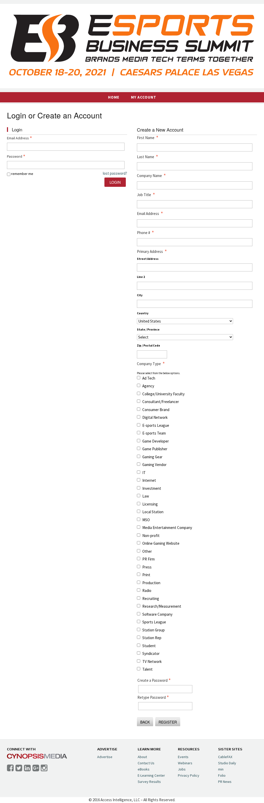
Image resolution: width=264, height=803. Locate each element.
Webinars (185, 763)
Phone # (143, 232)
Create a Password (152, 680)
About (142, 756)
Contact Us (146, 763)
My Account (143, 97)
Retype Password (151, 697)
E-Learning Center (151, 775)
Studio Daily (227, 763)
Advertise (104, 756)
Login (115, 182)
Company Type (149, 363)
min (221, 769)
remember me (22, 173)
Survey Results (149, 781)
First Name (145, 137)
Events (183, 756)
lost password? (115, 173)
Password (14, 156)
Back (145, 722)
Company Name (149, 175)
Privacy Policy (188, 775)
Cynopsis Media (37, 756)
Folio (222, 775)
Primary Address (150, 251)
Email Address (18, 138)
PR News (225, 781)
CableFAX (225, 756)
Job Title (144, 194)
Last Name (145, 156)
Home (113, 97)
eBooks (144, 769)
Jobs (182, 769)
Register (168, 722)
